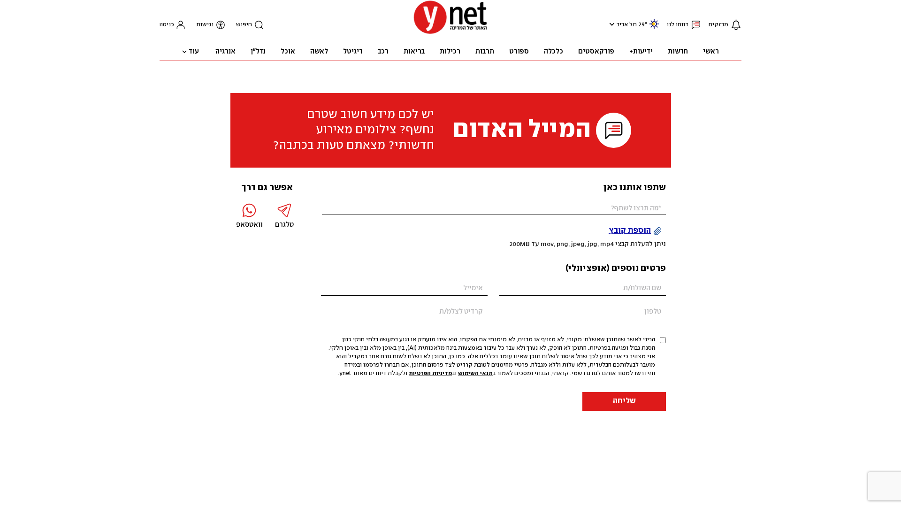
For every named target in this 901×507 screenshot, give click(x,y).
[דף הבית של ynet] (450, 33)
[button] (611, 24)
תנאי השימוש (475, 373)
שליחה (624, 401)
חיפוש (244, 24)
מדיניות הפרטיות (430, 373)
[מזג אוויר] (654, 28)
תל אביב (627, 24)
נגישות (205, 24)
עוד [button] (194, 51)
